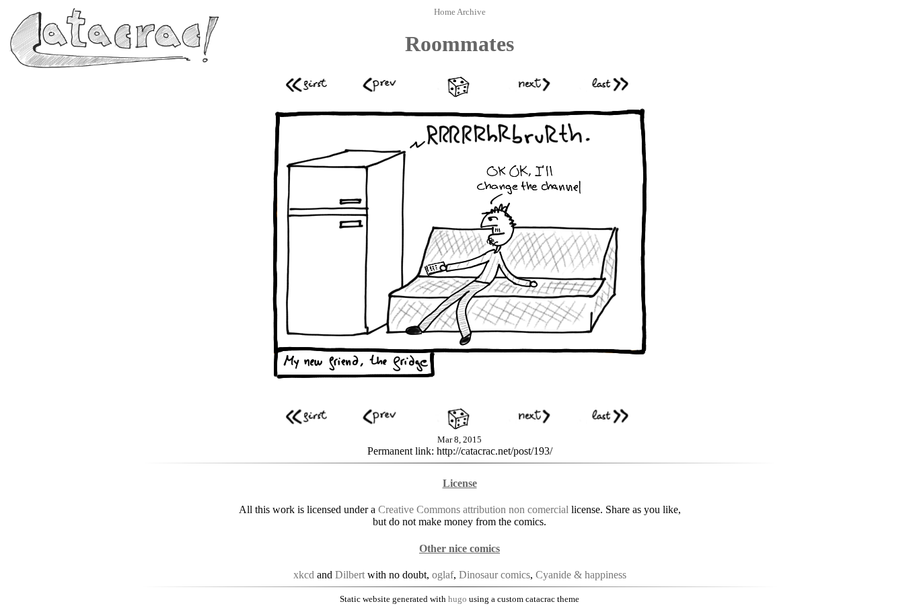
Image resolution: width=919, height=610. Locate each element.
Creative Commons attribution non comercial (473, 509)
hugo (457, 599)
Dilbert (350, 574)
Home (445, 12)
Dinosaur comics (494, 574)
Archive (471, 12)
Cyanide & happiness (581, 574)
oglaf (442, 574)
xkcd (303, 574)
